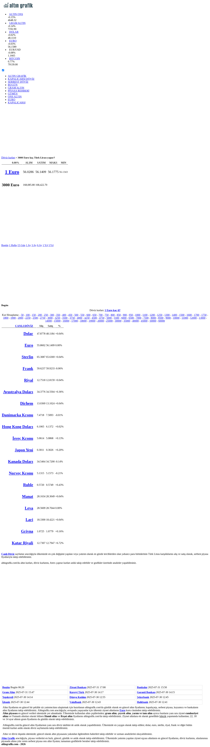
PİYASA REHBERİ (18, 90)
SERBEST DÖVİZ (18, 81)
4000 (79, 317)
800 (113, 314)
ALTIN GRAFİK (17, 76)
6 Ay (39, 245)
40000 (135, 320)
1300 (167, 314)
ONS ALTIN (15, 96)
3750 (72, 317)
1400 (174, 314)
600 (88, 314)
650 (94, 314)
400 (64, 314)
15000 (57, 320)
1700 (196, 314)
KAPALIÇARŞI (16, 102)
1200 (152, 314)
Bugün (4, 245)
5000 (109, 317)
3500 (64, 317)
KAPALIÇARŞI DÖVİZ (21, 79)
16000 (66, 320)
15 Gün (21, 245)
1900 (13, 317)
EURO (13, 40)
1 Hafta (13, 245)
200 (40, 314)
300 (52, 314)
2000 (20, 317)
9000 (168, 317)
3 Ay (34, 245)
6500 (131, 317)
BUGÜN (13, 84)
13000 (202, 317)
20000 (100, 320)
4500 (94, 317)
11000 (185, 317)
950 (131, 314)
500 (76, 314)
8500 (160, 317)
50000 (153, 320)
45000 (144, 320)
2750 (42, 317)
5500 (116, 317)
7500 (146, 317)
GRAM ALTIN (17, 23)
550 (82, 314)
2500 (35, 317)
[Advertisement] (105, 130)
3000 (50, 317)
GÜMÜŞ (13, 93)
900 (125, 314)
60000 (161, 320)
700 (101, 314)
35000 (127, 320)
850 (119, 314)
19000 (92, 320)
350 (58, 314)
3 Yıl (50, 245)
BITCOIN (14, 58)
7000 (138, 317)
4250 (87, 317)
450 (70, 314)
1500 (181, 314)
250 (46, 314)
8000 (153, 317)
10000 (176, 317)
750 (107, 314)
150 (34, 314)
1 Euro (12, 172)
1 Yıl (45, 245)
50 (22, 314)
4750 (101, 317)
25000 (109, 320)
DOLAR (14, 32)
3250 (57, 317)
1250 (159, 314)
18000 (83, 320)
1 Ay (28, 245)
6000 (123, 317)
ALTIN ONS (16, 14)
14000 (48, 320)
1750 (204, 314)
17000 (74, 320)
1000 (137, 314)
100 (28, 314)
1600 (189, 314)
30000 (118, 320)
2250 (28, 317)
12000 (193, 317)
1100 (144, 314)
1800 (5, 317)
